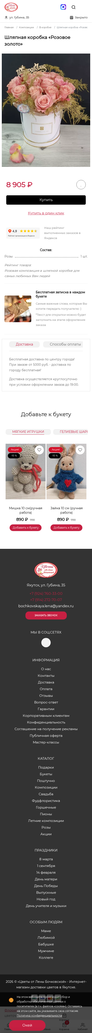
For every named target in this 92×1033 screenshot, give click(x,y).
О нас (46, 669)
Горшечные (46, 807)
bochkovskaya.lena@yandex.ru (46, 606)
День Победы (46, 886)
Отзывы (46, 695)
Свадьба (46, 794)
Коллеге (46, 957)
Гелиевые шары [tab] (75, 432)
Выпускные (46, 892)
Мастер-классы (46, 742)
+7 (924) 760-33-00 (46, 593)
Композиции (46, 787)
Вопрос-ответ (46, 702)
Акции (46, 834)
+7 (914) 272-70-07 (46, 600)
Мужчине (46, 951)
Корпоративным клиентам (46, 715)
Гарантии (46, 709)
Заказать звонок (46, 615)
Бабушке (46, 944)
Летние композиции (46, 821)
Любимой (46, 937)
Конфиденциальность (46, 722)
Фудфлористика (46, 801)
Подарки (46, 767)
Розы (46, 827)
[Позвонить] (84, 7)
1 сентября (46, 866)
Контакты (46, 675)
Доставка (24, 344)
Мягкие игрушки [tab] (28, 432)
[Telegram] (54, 7)
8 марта (46, 859)
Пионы (46, 814)
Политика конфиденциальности (39, 1015)
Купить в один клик (46, 213)
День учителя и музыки (46, 906)
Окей (27, 1025)
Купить (46, 200)
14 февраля (46, 872)
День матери (46, 879)
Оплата (46, 689)
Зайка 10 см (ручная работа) (66, 510)
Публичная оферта (46, 735)
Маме (46, 931)
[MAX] (63, 7)
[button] (80, 482)
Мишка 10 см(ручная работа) (25, 510)
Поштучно (46, 781)
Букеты (46, 774)
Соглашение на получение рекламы (46, 729)
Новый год (46, 899)
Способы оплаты (65, 344)
